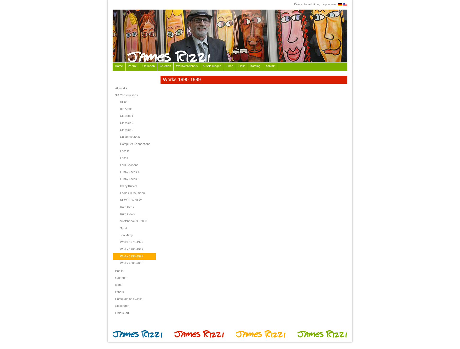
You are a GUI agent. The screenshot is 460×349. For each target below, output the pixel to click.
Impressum (329, 4)
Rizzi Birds (127, 207)
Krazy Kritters (128, 186)
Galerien (165, 66)
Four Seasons (129, 165)
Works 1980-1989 (131, 249)
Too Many (126, 235)
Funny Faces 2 (129, 179)
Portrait (132, 66)
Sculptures (122, 306)
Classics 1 (126, 116)
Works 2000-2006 (131, 263)
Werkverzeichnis (187, 66)
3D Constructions (126, 95)
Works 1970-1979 (131, 242)
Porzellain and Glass (128, 299)
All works (121, 88)
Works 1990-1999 (131, 256)
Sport (123, 228)
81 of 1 (124, 102)
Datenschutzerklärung (307, 4)
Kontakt (270, 66)
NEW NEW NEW (131, 200)
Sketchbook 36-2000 (133, 221)
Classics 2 (126, 123)
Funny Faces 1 (129, 172)
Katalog (255, 66)
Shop (229, 66)
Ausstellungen (212, 66)
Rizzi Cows (127, 214)
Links (241, 66)
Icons (118, 285)
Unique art (122, 313)
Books (119, 271)
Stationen (148, 66)
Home (119, 66)
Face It (124, 151)
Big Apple (126, 109)
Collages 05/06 (130, 137)
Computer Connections (135, 144)
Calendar (121, 278)
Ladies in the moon (132, 193)
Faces (124, 158)
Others (119, 292)
